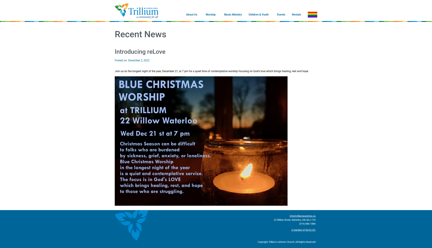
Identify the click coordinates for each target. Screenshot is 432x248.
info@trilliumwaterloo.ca (303, 216)
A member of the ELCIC (303, 230)
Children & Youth (259, 14)
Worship (211, 14)
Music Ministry (233, 14)
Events (281, 14)
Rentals (296, 14)
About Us (191, 14)
